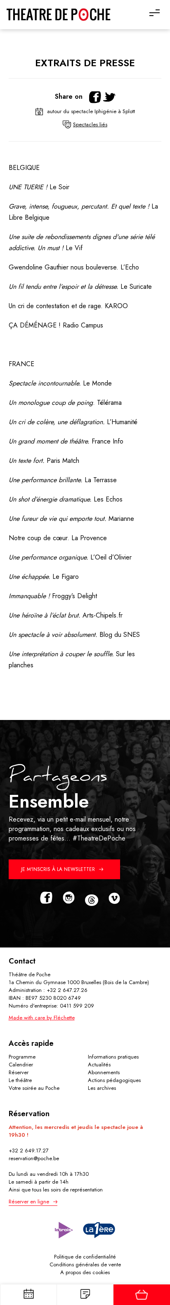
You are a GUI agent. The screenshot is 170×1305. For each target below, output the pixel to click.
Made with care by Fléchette (42, 1018)
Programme (22, 1057)
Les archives (102, 1088)
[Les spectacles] (85, 1294)
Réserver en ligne (29, 1201)
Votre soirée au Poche (34, 1088)
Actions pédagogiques (114, 1080)
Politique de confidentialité (85, 1257)
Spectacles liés (90, 124)
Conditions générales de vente (85, 1264)
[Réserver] (141, 1294)
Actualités (99, 1064)
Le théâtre (20, 1080)
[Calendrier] (28, 1294)
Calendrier (21, 1064)
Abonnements (104, 1072)
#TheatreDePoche (99, 838)
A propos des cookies (85, 1272)
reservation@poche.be (34, 1158)
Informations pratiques (113, 1057)
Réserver (18, 1072)
